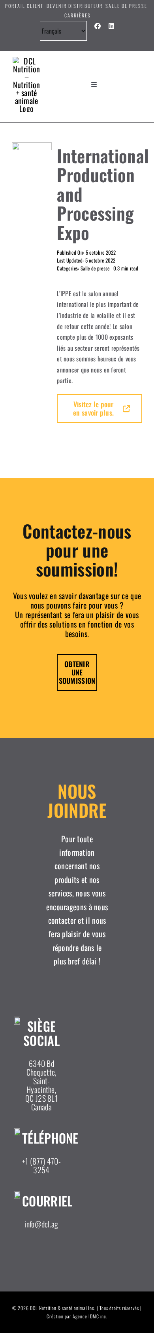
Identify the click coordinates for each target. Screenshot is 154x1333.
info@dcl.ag (41, 1224)
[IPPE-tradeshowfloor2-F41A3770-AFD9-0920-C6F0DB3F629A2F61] (32, 146)
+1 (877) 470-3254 (41, 1165)
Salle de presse (95, 268)
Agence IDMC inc (89, 1316)
